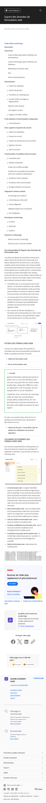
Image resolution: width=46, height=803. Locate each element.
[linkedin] (16, 789)
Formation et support (16, 690)
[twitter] (12, 789)
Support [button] (6, 768)
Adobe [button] (6, 773)
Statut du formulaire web (17, 359)
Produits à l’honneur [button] (10, 778)
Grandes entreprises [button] (10, 758)
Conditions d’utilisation (26, 796)
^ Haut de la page (38, 678)
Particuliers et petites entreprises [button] (14, 753)
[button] (39, 10)
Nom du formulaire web (17, 364)
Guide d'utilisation (15, 695)
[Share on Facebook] (13, 644)
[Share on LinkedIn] (26, 644)
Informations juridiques (12, 601)
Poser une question (15, 723)
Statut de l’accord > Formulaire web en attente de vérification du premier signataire (23, 430)
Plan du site (7, 799)
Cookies (36, 796)
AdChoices (16, 799)
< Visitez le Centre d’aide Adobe (19, 685)
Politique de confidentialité (11, 796)
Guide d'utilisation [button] (13, 11)
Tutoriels (12, 698)
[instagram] (8, 789)
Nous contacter (14, 739)
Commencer (13, 693)
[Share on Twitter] (19, 644)
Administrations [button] (9, 763)
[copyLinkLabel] (32, 644)
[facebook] (5, 789)
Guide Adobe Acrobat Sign (13, 43)
